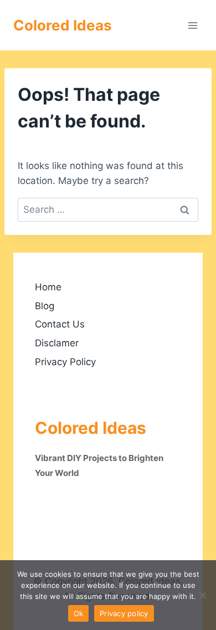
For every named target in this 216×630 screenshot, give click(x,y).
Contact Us (60, 324)
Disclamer (57, 343)
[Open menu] (192, 25)
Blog (44, 305)
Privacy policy (124, 613)
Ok (79, 613)
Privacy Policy (65, 361)
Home (48, 287)
